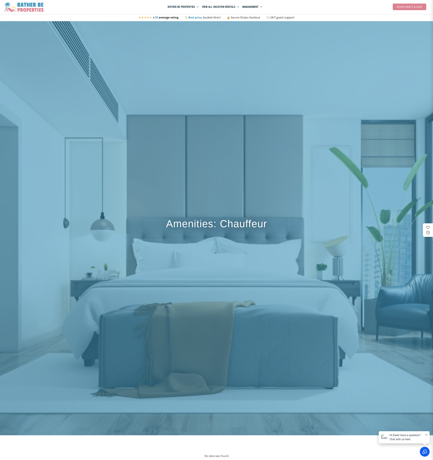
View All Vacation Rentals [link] (218, 6)
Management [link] (250, 6)
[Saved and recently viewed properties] (428, 230)
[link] (23, 7)
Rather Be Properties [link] (181, 6)
